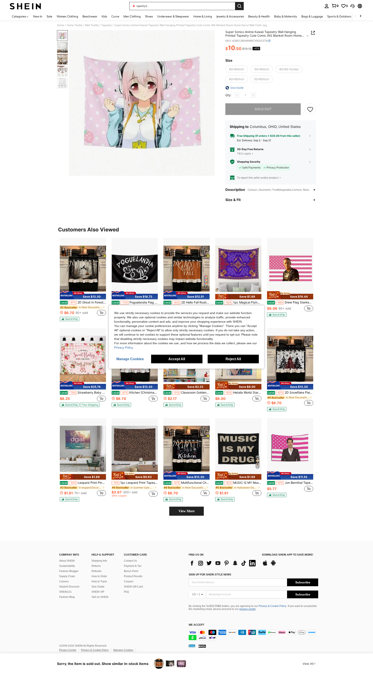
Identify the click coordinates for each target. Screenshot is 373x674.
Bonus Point (131, 571)
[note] (83, 295)
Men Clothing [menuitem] (132, 16)
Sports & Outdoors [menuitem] (339, 16)
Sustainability (67, 565)
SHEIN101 (65, 591)
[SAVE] (310, 109)
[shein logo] (25, 6)
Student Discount (69, 586)
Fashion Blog (67, 597)
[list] (223, 563)
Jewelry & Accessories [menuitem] (230, 16)
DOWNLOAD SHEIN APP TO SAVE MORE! (287, 554)
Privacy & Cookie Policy (272, 606)
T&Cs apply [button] (244, 153)
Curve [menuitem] (115, 16)
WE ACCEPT (196, 625)
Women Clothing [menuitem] (67, 16)
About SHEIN (67, 560)
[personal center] (326, 6)
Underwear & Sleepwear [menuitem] (173, 16)
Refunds (96, 571)
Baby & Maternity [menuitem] (285, 16)
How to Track (99, 581)
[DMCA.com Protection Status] (202, 645)
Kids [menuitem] (104, 16)
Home (60, 25)
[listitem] (83, 279)
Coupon (128, 581)
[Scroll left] (355, 16)
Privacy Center (67, 650)
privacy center (247, 609)
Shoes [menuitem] (149, 16)
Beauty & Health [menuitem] (259, 16)
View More (187, 511)
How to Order (99, 576)
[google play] (273, 565)
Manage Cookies (123, 650)
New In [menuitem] (37, 16)
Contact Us (130, 560)
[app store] (265, 565)
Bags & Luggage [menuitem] (312, 16)
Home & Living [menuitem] (202, 16)
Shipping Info (99, 560)
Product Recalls (133, 576)
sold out (263, 109)
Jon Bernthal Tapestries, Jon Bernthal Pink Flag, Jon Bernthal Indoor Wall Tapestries (290, 482)
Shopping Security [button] (248, 161)
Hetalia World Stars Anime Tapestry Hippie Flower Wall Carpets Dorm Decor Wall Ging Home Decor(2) (238, 392)
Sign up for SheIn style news (210, 574)
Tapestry (106, 25)
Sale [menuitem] (49, 16)
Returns (96, 565)
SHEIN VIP (98, 591)
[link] (335, 5)
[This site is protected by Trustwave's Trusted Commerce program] (192, 645)
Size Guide (98, 586)
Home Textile (74, 25)
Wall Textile (92, 25)
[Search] (239, 6)
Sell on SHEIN (100, 597)
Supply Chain (67, 576)
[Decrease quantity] (237, 95)
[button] (352, 6)
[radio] (236, 69)
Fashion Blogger (69, 571)
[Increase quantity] (253, 95)
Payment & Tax (132, 565)
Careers (64, 581)
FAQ (126, 591)
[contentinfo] (253, 635)
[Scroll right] (360, 16)
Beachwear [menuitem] (89, 16)
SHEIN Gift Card (133, 586)
